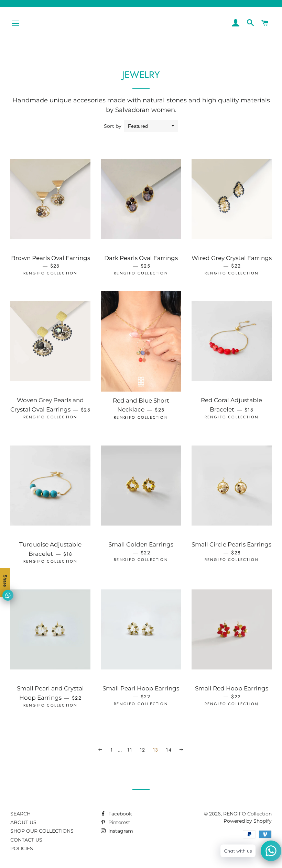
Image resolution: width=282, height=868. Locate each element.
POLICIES (21, 848)
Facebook (119, 814)
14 (169, 749)
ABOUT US (23, 822)
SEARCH (20, 814)
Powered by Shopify (248, 821)
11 (129, 749)
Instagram (120, 831)
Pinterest (118, 822)
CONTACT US (26, 840)
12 (142, 749)
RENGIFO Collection (247, 814)
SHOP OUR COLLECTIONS (42, 831)
